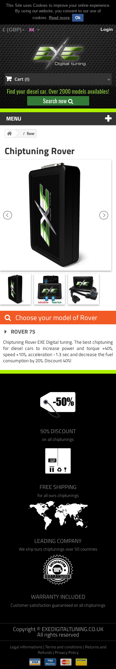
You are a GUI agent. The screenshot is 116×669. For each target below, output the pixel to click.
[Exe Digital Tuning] (58, 53)
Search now (55, 101)
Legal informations (26, 647)
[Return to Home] (9, 133)
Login (107, 29)
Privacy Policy (67, 652)
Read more (59, 17)
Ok (77, 17)
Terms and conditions (63, 647)
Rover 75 (22, 331)
